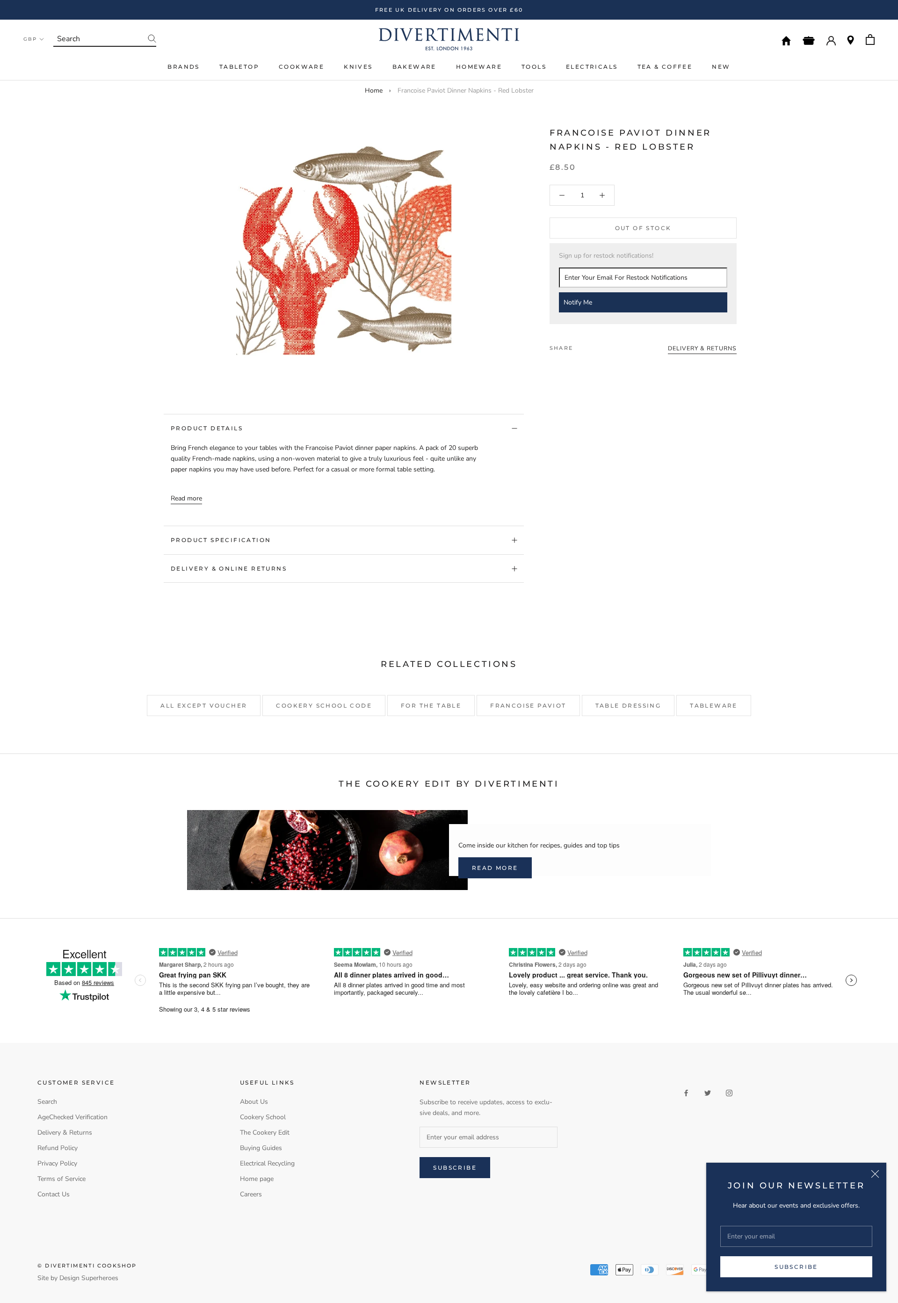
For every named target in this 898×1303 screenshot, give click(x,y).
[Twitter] (594, 345)
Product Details (207, 428)
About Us (254, 1101)
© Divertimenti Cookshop (87, 1265)
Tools (533, 66)
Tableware (714, 705)
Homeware (479, 66)
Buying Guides (261, 1148)
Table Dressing (628, 705)
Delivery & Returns (64, 1132)
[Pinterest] (606, 345)
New (721, 66)
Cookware (301, 66)
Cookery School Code (324, 705)
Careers (251, 1194)
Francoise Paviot (528, 705)
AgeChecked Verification (72, 1117)
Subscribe (796, 1266)
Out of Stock (643, 228)
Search (47, 1101)
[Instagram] (729, 1092)
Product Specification (221, 539)
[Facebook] (582, 345)
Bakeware (414, 66)
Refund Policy (57, 1148)
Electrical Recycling (267, 1163)
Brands (183, 66)
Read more (186, 498)
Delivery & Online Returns (229, 568)
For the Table (431, 705)
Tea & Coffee (665, 66)
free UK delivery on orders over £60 (449, 10)
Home (374, 90)
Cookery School (263, 1117)
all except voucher (203, 705)
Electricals (591, 66)
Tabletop (239, 66)
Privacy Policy (57, 1163)
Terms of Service (61, 1178)
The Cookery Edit (265, 1132)
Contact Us (53, 1194)
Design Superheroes (88, 1278)
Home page (257, 1178)
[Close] (875, 1174)
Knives (358, 66)
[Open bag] (870, 39)
